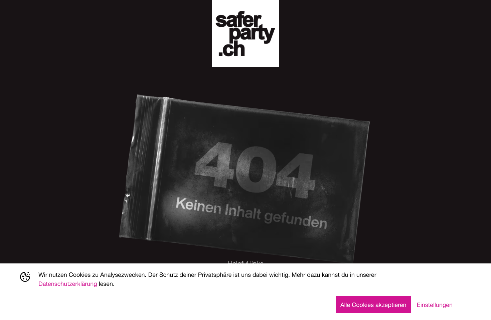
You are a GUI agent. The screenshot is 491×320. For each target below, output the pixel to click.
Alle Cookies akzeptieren (373, 304)
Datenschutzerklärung (67, 283)
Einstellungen (435, 304)
